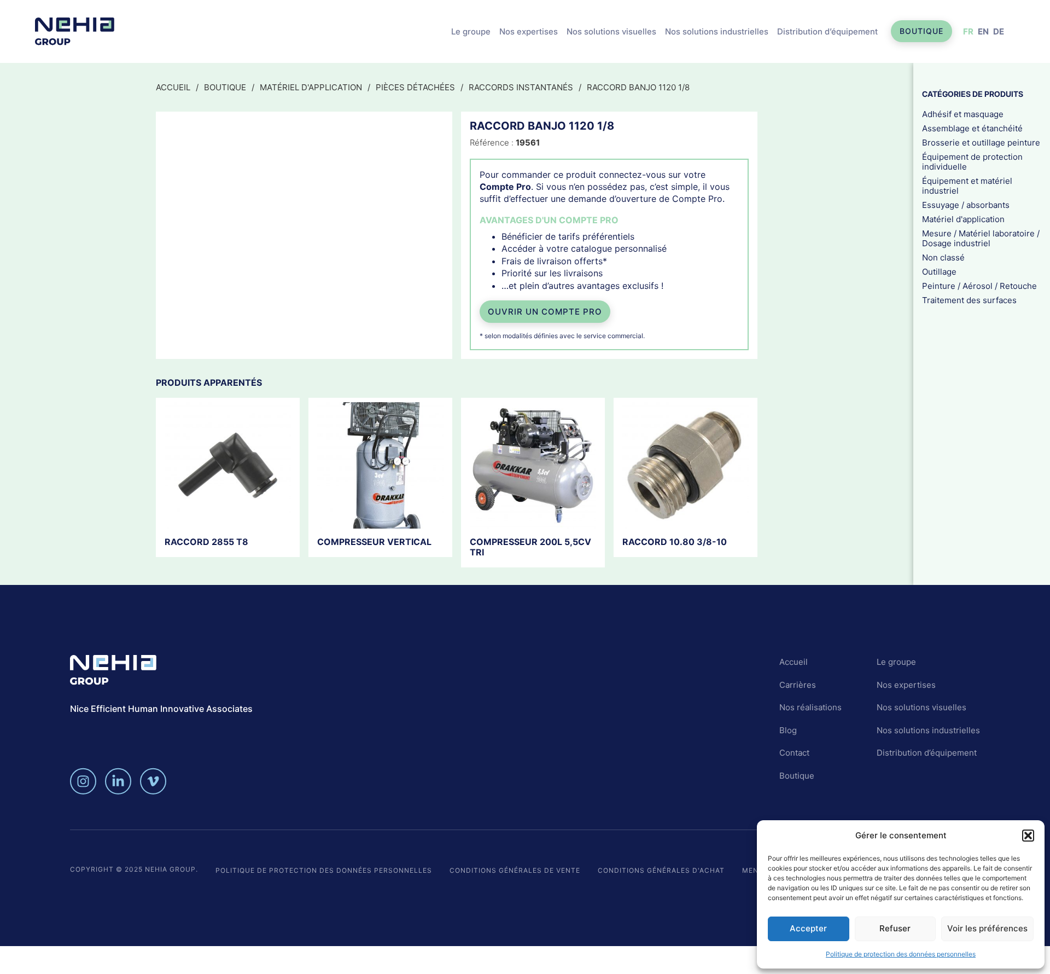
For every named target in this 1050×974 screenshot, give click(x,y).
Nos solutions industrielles (716, 31)
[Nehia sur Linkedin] (118, 781)
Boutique (921, 31)
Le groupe (471, 31)
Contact (794, 752)
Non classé (943, 257)
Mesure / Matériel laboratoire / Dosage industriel (981, 238)
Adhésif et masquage (963, 113)
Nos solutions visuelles (611, 31)
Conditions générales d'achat (661, 870)
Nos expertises (528, 31)
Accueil (173, 87)
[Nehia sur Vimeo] (153, 781)
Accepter (808, 928)
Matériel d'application (311, 87)
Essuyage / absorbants (966, 204)
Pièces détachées (415, 87)
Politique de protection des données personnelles (901, 954)
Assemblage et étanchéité (972, 128)
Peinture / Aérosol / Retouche (979, 285)
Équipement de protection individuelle (972, 161)
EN (983, 31)
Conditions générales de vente (515, 870)
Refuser (895, 928)
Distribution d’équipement (827, 31)
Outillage (939, 271)
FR (968, 31)
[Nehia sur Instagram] (83, 781)
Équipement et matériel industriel (967, 185)
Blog (788, 730)
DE (998, 31)
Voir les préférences (987, 928)
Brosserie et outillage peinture (981, 142)
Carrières (797, 685)
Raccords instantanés (521, 87)
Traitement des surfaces (969, 299)
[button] (1028, 835)
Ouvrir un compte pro (545, 311)
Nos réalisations (810, 707)
